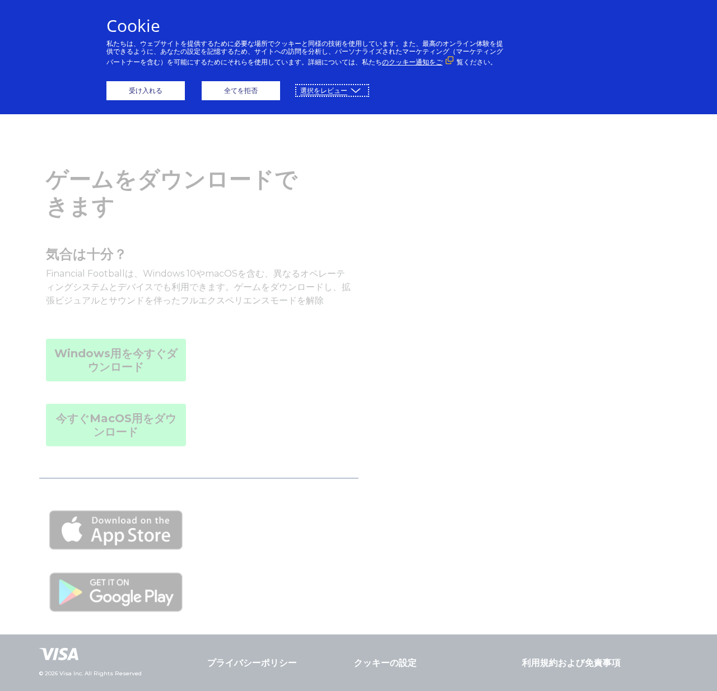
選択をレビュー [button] (323, 90)
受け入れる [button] (145, 90)
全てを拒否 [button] (241, 90)
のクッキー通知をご (412, 62)
